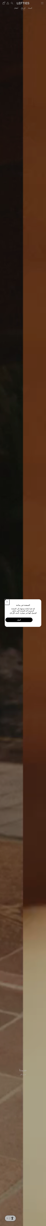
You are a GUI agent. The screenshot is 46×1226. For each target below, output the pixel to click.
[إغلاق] (7, 602)
